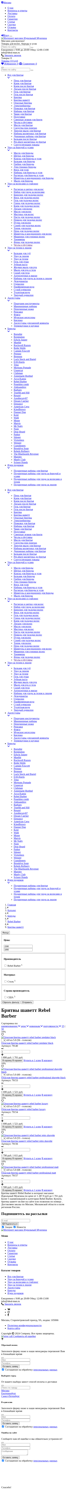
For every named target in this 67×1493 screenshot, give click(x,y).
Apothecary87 (21, 398)
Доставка (12, 13)
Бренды (11, 328)
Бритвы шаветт (22, 100)
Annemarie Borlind (23, 376)
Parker (17, 434)
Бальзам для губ (22, 253)
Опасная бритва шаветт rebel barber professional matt (28, 1172)
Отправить (27, 1002)
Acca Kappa (20, 378)
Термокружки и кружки (26, 325)
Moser (17, 420)
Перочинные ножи (24, 309)
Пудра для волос (22, 222)
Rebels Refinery (22, 451)
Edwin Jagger (20, 339)
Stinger (17, 437)
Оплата (11, 16)
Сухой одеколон (22, 289)
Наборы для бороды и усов (28, 172)
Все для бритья (15, 75)
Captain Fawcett (22, 351)
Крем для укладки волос (27, 206)
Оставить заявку (10, 1366)
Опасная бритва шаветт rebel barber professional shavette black (33, 1077)
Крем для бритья (22, 83)
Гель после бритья (23, 94)
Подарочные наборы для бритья (31, 470)
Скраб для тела (22, 273)
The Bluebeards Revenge (26, 454)
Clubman (18, 373)
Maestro (18, 456)
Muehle (17, 342)
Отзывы (11, 27)
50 (2, 1029)
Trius (16, 364)
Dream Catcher (21, 401)
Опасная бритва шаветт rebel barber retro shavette (26, 1141)
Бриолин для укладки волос (28, 195)
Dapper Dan (20, 412)
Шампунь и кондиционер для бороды (34, 178)
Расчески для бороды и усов (29, 175)
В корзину (47, 1060)
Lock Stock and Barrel (25, 359)
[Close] (2, 1357)
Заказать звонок (12, 55)
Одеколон (19, 284)
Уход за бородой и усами (20, 147)
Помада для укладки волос (28, 220)
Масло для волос (22, 211)
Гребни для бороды (24, 164)
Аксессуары (13, 298)
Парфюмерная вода (24, 286)
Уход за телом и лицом (19, 247)
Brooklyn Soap (21, 448)
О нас (10, 8)
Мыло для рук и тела (25, 270)
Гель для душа (21, 261)
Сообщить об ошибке (24, 1336)
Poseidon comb (21, 384)
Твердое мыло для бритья (27, 130)
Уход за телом (21, 259)
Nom (16, 429)
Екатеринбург (8, 1393)
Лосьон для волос (23, 208)
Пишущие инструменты (26, 303)
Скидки (11, 24)
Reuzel (17, 395)
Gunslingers (20, 445)
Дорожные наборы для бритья (30, 136)
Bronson (18, 356)
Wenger (17, 443)
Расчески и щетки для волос (29, 189)
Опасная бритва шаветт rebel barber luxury (23, 1109)
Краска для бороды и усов (27, 158)
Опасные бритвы (23, 103)
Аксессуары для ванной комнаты (31, 323)
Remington (19, 337)
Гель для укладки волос (26, 200)
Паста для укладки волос (27, 217)
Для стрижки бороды (25, 167)
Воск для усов (21, 169)
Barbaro (18, 390)
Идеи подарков (15, 465)
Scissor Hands (21, 462)
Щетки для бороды (24, 156)
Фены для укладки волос (27, 242)
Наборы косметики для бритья (30, 133)
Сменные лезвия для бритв (28, 119)
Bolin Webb (20, 348)
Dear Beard (19, 431)
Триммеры (19, 239)
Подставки (19, 116)
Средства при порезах (25, 128)
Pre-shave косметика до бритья (30, 142)
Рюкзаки (18, 312)
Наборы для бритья (24, 111)
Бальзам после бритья (25, 139)
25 (63, 1026)
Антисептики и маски (25, 275)
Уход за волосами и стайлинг (22, 183)
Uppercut (18, 370)
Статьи (11, 21)
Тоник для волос (22, 228)
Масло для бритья (23, 125)
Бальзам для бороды (24, 161)
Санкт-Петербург (10, 1396)
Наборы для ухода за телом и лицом (33, 278)
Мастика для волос (24, 214)
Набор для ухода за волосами (29, 192)
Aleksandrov (20, 387)
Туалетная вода (22, 292)
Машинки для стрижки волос (29, 236)
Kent (16, 415)
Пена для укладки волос (26, 231)
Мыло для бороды (23, 181)
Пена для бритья (22, 80)
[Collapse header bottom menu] (2, 67)
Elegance (18, 404)
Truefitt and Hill (21, 392)
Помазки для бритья (24, 108)
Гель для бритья (22, 91)
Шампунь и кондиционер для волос (33, 234)
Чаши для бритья (23, 114)
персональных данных (45, 1369)
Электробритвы (22, 105)
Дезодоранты (21, 281)
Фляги (17, 314)
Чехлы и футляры (23, 122)
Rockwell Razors (22, 345)
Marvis (17, 423)
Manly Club (20, 459)
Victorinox (19, 440)
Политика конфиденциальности (24, 1325)
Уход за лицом (21, 256)
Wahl (16, 417)
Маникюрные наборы (25, 306)
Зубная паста (20, 264)
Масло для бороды (23, 153)
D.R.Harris (19, 362)
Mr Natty (18, 426)
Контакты (12, 30)
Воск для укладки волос (26, 197)
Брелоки (18, 320)
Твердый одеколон (24, 295)
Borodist (18, 334)
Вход (6, 35)
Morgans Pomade (22, 367)
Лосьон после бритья (25, 89)
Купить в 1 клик (32, 1060)
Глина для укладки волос (27, 203)
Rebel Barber (20, 381)
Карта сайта (13, 1328)
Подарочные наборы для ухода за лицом (35, 484)
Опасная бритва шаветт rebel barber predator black (27, 1043)
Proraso (17, 353)
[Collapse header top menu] (11, 36)
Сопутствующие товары (26, 144)
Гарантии (12, 19)
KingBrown (20, 409)
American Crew (21, 406)
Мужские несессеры (24, 317)
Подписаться (11, 1224)
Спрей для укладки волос (27, 225)
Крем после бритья (24, 86)
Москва (7, 2)
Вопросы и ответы (17, 10)
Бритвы (18, 97)
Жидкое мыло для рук (25, 267)
